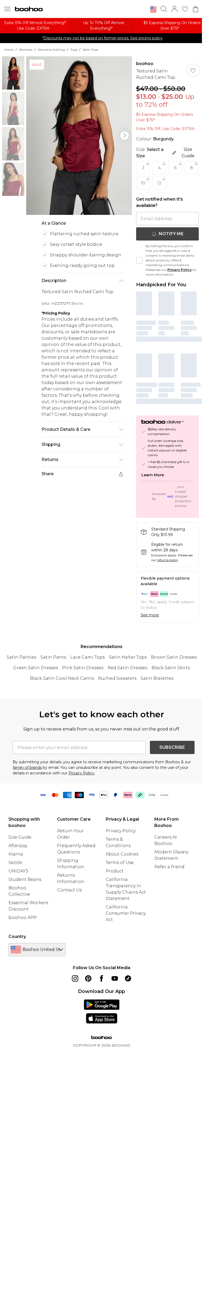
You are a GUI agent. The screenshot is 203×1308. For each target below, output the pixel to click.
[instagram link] (75, 978)
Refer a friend (169, 866)
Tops (73, 50)
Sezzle (15, 862)
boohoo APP (22, 917)
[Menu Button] (7, 9)
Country (17, 936)
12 (159, 183)
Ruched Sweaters (117, 678)
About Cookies (122, 854)
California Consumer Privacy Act (126, 913)
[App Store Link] (101, 1011)
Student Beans (24, 879)
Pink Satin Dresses (82, 667)
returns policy (167, 560)
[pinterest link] (88, 978)
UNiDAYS (18, 870)
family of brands (27, 767)
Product (115, 870)
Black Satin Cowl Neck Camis (62, 678)
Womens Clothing (51, 50)
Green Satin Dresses (35, 667)
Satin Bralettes (157, 678)
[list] (79, 135)
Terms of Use (120, 862)
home (8, 50)
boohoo (144, 63)
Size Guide (19, 837)
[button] (153, 9)
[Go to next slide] (124, 135)
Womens (25, 50)
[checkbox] (139, 260)
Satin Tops (90, 50)
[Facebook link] (101, 978)
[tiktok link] (128, 978)
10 (143, 183)
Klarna (15, 854)
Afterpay (17, 845)
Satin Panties (21, 657)
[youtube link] (115, 978)
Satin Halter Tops (128, 657)
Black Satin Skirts (170, 667)
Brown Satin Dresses (174, 657)
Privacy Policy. (81, 773)
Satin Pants (53, 657)
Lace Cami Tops (87, 657)
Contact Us (69, 890)
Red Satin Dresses (127, 667)
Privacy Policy (179, 270)
